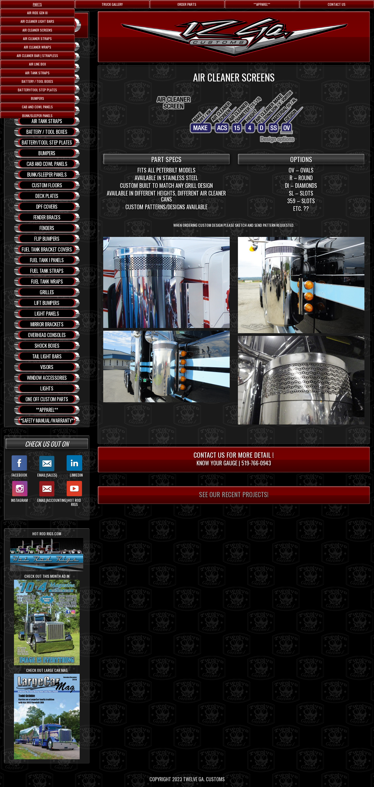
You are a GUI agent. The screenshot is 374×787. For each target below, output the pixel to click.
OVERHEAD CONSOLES (47, 334)
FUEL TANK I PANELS (47, 260)
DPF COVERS (46, 206)
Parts (37, 4)
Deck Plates (46, 195)
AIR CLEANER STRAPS (37, 38)
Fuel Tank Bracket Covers (47, 249)
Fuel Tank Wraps (47, 281)
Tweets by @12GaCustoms (25, 516)
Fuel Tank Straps (46, 270)
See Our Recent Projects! (234, 494)
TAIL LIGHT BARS (47, 356)
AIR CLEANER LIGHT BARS (37, 21)
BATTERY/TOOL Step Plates (37, 89)
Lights (46, 388)
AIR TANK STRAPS (37, 72)
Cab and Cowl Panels (37, 106)
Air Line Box (37, 64)
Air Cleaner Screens (37, 30)
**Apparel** (262, 4)
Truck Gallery (112, 4)
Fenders (46, 227)
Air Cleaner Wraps (37, 47)
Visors (46, 366)
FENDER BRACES (47, 217)
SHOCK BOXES (46, 345)
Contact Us (337, 4)
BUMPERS (37, 98)
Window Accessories (47, 377)
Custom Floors (47, 185)
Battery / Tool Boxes (37, 81)
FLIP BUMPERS (46, 238)
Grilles (47, 292)
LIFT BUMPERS (46, 302)
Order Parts (186, 4)
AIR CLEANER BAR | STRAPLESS (37, 55)
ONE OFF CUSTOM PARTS (46, 399)
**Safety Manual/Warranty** (46, 420)
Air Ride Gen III (37, 12)
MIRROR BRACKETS (47, 324)
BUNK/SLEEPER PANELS (37, 115)
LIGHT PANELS (46, 313)
